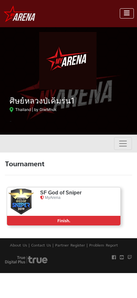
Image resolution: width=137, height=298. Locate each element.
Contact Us (41, 245)
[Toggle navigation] (127, 13)
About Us (18, 245)
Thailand (22, 109)
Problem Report (103, 245)
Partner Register (70, 245)
